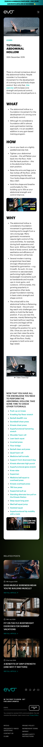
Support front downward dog (23, 460)
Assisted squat (16, 508)
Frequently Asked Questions (11, 729)
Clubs (6, 736)
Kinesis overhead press (20, 484)
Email (6, 707)
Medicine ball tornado (19, 456)
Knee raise (14, 470)
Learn (9, 40)
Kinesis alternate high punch (22, 463)
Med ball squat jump (19, 504)
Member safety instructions (28, 735)
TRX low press (16, 487)
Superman (14, 474)
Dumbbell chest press (19, 421)
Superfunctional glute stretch (23, 467)
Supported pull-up (18, 491)
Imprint (25, 731)
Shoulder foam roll (18, 435)
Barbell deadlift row (18, 418)
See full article (10, 593)
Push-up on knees (18, 411)
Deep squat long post (19, 500)
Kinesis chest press (18, 425)
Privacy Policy (28, 726)
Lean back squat (17, 438)
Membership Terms (30, 729)
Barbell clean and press (20, 449)
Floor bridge (15, 445)
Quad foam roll (16, 453)
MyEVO (6, 726)
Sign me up (34, 707)
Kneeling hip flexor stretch (21, 414)
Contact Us (8, 733)
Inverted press (16, 442)
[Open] (38, 12)
